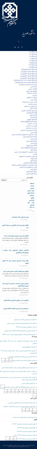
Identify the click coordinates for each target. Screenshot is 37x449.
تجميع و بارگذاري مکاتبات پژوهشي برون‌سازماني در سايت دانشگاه (18, 334)
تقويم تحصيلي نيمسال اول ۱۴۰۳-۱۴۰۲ (26, 439)
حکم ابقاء (5, 407)
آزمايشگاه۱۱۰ (33, 58)
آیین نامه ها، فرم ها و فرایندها (28, 84)
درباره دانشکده (32, 104)
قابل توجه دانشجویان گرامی (28, 347)
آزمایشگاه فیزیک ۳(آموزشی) (28, 76)
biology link (32, 417)
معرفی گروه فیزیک (31, 171)
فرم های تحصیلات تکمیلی (29, 111)
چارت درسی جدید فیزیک (29, 102)
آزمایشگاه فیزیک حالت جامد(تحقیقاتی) (25, 80)
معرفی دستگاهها (32, 97)
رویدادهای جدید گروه (30, 106)
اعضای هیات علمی (31, 91)
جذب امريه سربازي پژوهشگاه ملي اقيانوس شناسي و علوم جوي (20, 387)
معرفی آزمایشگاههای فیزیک (29, 121)
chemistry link (24, 417)
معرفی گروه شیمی (31, 141)
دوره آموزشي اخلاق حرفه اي (28, 383)
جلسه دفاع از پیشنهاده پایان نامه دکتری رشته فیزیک (22, 407)
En (15, 47)
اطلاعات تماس (32, 89)
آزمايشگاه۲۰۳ (33, 61)
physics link (16, 417)
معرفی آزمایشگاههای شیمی (29, 148)
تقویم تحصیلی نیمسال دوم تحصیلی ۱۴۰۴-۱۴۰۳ (23, 424)
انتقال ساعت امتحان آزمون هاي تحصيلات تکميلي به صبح (21, 323)
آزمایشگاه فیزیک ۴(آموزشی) (29, 78)
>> (2, 361)
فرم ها (35, 154)
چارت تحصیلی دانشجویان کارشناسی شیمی (24, 134)
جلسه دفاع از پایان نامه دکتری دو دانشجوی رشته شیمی (21, 403)
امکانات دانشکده (32, 93)
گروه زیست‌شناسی (31, 126)
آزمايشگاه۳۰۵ (33, 67)
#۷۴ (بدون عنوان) (31, 145)
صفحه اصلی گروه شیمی (30, 137)
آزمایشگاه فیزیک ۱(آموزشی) (29, 71)
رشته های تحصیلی (31, 174)
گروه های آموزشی (32, 119)
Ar (18, 47)
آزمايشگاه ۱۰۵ (33, 52)
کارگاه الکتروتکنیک (31, 113)
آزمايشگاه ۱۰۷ (33, 54)
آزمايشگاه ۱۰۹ (33, 56)
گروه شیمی (33, 132)
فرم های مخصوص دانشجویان (28, 156)
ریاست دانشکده (32, 124)
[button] (18, 41)
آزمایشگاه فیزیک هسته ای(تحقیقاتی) (26, 82)
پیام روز (35, 95)
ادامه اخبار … (33, 87)
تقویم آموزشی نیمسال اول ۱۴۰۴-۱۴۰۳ (26, 428)
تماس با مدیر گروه (31, 128)
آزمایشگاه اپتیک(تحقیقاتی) (29, 69)
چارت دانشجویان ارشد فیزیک (28, 167)
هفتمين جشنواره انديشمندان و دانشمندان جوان (24, 360)
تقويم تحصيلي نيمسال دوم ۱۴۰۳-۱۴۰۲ (26, 431)
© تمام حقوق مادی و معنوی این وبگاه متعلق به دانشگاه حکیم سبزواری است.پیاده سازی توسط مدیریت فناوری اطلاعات (18, 446)
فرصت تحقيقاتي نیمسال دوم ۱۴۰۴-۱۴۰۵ (25, 327)
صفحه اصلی (33, 108)
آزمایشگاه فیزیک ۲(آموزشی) (29, 74)
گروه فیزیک (33, 117)
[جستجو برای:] (17, 180)
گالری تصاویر (33, 115)
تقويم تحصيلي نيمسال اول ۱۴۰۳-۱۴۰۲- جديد (24, 435)
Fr (22, 47)
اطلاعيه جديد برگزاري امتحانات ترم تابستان (24, 320)
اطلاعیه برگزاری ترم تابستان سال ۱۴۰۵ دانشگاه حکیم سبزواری (20, 331)
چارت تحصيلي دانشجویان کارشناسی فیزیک (24, 165)
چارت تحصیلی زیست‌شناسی (28, 130)
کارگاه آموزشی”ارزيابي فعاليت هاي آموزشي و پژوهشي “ (21, 357)
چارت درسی (33, 100)
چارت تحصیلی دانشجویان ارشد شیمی (26, 152)
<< (1, 387)
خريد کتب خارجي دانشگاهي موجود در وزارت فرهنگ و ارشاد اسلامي (18, 368)
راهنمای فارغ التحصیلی (30, 163)
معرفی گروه (33, 150)
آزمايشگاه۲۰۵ (33, 63)
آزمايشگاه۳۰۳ (33, 65)
